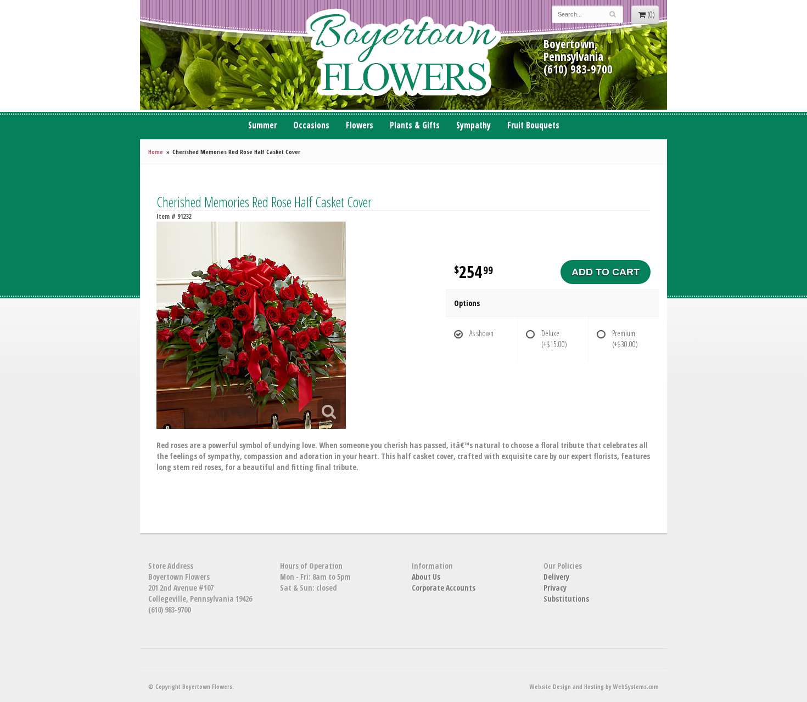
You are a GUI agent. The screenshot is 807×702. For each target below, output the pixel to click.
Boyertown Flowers (403, 55)
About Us (426, 576)
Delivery (556, 576)
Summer (262, 125)
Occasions (311, 125)
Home (155, 152)
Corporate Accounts (443, 587)
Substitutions (566, 598)
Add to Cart (605, 272)
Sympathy (473, 125)
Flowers (359, 125)
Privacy (555, 587)
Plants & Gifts (415, 125)
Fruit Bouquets (533, 125)
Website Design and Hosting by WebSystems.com (594, 686)
